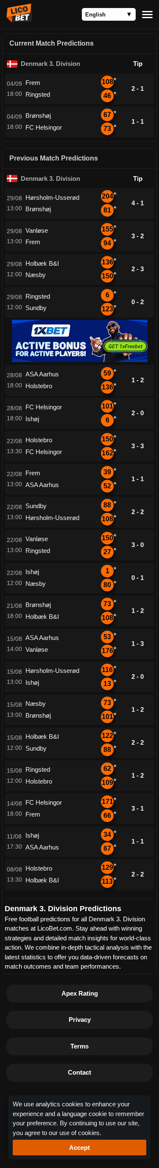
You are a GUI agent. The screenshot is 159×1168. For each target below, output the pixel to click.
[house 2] (80, 359)
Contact (79, 1072)
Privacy (80, 1019)
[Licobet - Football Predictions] (19, 20)
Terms (79, 1046)
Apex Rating (79, 993)
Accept (79, 1147)
